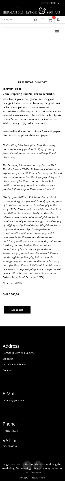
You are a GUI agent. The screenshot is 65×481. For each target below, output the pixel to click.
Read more (39, 477)
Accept (24, 477)
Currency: (48, 3)
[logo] (32, 11)
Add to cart (17, 309)
